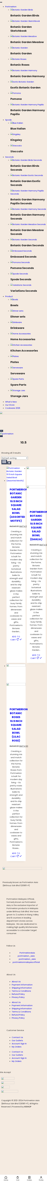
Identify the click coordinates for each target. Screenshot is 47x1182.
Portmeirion (10, 6)
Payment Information (22, 984)
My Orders (16, 1046)
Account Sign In (19, 1043)
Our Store (9, 405)
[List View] (9, 462)
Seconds (9, 157)
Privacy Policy (18, 997)
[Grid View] (4, 462)
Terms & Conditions (21, 991)
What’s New (11, 401)
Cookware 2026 (12, 408)
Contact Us (17, 1037)
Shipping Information (22, 987)
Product (9, 296)
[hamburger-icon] (1, 2)
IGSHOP (27, 1106)
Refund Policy (18, 994)
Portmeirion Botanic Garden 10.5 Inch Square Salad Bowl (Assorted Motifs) (19, 505)
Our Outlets (17, 1040)
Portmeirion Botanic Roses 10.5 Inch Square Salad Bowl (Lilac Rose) (19, 724)
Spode (8, 119)
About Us (16, 981)
